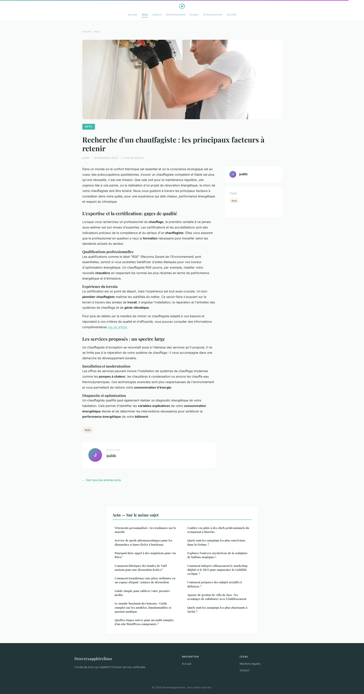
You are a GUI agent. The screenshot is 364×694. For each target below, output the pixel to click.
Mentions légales (250, 663)
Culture (156, 14)
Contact (244, 670)
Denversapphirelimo (93, 658)
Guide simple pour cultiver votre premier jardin (142, 593)
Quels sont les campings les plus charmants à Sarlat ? (217, 609)
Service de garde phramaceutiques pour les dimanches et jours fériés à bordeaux (143, 542)
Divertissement (175, 14)
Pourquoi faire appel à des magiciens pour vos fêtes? (145, 555)
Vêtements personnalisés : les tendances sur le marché (145, 530)
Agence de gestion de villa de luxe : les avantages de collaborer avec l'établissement (216, 597)
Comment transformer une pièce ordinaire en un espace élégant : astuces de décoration (145, 580)
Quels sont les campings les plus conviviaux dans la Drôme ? (216, 542)
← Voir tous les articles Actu (101, 480)
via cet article (117, 327)
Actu (145, 14)
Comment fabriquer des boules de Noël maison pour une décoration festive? (141, 568)
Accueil (132, 14)
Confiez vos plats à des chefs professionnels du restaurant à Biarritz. (218, 530)
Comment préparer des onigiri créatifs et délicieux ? (214, 584)
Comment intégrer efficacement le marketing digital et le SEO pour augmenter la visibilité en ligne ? (217, 570)
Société (231, 14)
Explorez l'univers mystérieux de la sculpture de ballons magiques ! (217, 555)
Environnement (212, 14)
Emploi (194, 14)
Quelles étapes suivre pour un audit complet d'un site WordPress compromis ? (144, 622)
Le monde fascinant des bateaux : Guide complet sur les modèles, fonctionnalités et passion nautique (143, 607)
